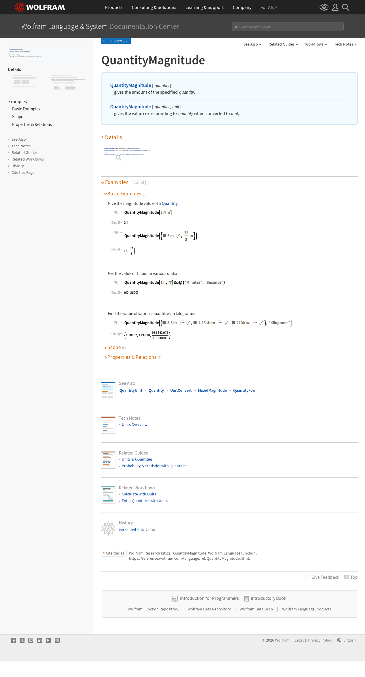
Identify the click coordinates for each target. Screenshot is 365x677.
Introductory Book (268, 598)
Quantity (129, 148)
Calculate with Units (139, 494)
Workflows (314, 44)
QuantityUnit (130, 390)
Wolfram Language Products (306, 609)
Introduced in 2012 (137, 529)
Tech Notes (343, 44)
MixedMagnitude (212, 390)
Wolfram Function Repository (153, 609)
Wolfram (282, 640)
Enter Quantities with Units (145, 500)
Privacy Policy (320, 640)
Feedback (325, 577)
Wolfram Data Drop (257, 609)
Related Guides (282, 44)
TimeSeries (121, 154)
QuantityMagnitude (13, 49)
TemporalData (136, 154)
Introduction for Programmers (209, 598)
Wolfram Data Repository (210, 609)
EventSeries (128, 154)
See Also (251, 44)
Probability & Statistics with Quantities (154, 465)
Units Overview (134, 424)
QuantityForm (245, 390)
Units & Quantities (137, 459)
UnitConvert (143, 150)
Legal (299, 640)
